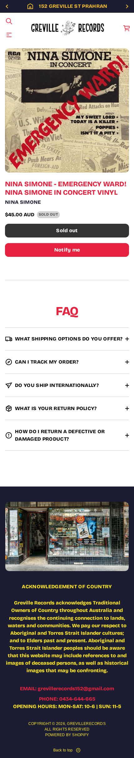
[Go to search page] (9, 21)
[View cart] (127, 28)
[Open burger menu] (9, 35)
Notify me (67, 250)
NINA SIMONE (23, 202)
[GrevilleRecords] (68, 28)
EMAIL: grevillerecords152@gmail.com (67, 689)
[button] (9, 21)
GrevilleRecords (86, 723)
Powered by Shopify (67, 735)
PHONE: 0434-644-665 (67, 699)
